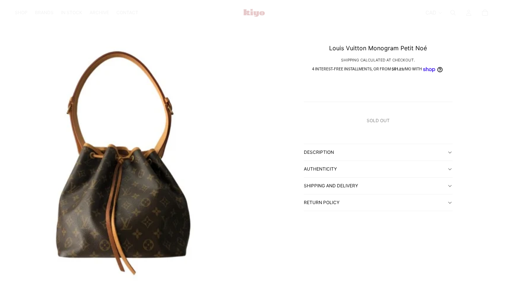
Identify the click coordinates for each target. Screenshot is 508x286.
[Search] (453, 12)
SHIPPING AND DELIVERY (331, 185)
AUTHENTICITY (320, 169)
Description (319, 152)
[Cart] (485, 12)
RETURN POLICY (322, 202)
